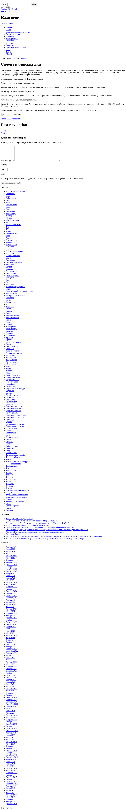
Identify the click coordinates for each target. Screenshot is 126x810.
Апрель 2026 (11, 556)
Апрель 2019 (11, 742)
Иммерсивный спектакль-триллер (20, 291)
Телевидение (11, 466)
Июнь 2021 (10, 684)
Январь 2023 (11, 642)
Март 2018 (10, 770)
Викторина (10, 260)
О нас (8, 30)
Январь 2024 (11, 615)
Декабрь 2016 (11, 804)
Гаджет (9, 267)
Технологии (16, 464)
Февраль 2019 (11, 746)
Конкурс (9, 324)
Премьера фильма (13, 411)
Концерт (9, 331)
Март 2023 (10, 638)
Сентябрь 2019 (12, 731)
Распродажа (11, 433)
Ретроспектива (12, 437)
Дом (7, 280)
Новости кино (12, 382)
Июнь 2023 (10, 631)
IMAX (8, 209)
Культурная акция (13, 342)
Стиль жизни (11, 453)
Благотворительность (15, 251)
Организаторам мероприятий (18, 32)
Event (3, 119)
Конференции (12, 39)
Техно (8, 468)
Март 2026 (10, 558)
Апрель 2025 (11, 582)
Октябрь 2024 (11, 596)
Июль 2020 (10, 708)
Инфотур (10, 300)
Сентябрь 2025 (12, 571)
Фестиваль (10, 488)
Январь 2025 (11, 589)
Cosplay (9, 196)
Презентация (11, 402)
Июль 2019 (10, 735)
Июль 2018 (10, 762)
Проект (9, 422)
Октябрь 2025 (11, 569)
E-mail (14, 9)
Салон (8, 439)
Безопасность (11, 245)
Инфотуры (10, 302)
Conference (10, 194)
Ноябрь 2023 (11, 620)
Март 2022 (10, 664)
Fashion (9, 202)
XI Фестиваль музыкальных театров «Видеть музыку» (29, 525)
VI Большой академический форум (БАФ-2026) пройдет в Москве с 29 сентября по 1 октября (45, 538)
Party (8, 222)
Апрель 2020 (11, 715)
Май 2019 (10, 739)
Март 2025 (10, 584)
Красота (9, 337)
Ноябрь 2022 (11, 646)
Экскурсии (10, 508)
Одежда (9, 393)
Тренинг (9, 475)
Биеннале (10, 247)
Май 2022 (10, 660)
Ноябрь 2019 (11, 726)
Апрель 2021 (11, 689)
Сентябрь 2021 (12, 677)
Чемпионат (10, 499)
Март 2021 (10, 691)
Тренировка (11, 479)
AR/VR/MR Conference (15, 191)
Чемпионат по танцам (15, 501)
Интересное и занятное (15, 295)
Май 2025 (10, 580)
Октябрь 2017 (11, 781)
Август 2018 (11, 759)
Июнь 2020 (10, 711)
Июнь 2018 (10, 764)
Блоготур (10, 253)
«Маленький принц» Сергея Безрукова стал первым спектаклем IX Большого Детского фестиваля (47, 530)
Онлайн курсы (12, 395)
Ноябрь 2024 (11, 593)
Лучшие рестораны (14, 353)
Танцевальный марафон (16, 455)
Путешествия (11, 428)
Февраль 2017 (11, 799)
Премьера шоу (12, 413)
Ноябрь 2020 (11, 700)
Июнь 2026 (10, 551)
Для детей (10, 278)
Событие (9, 444)
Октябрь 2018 (11, 755)
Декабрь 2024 (11, 591)
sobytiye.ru (5, 11)
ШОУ (8, 504)
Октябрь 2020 (11, 702)
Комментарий (7, 160)
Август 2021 (11, 680)
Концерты (10, 36)
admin (23, 58)
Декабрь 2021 (11, 671)
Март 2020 (10, 717)
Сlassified (10, 54)
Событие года (12, 446)
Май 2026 (10, 553)
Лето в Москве (12, 346)
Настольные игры (13, 375)
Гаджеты (9, 269)
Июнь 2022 (10, 658)
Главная (9, 27)
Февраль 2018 (11, 773)
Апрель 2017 (11, 795)
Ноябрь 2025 (11, 567)
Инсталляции (11, 293)
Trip (7, 227)
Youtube (4, 9)
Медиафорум (11, 360)
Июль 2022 (10, 655)
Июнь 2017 (10, 790)
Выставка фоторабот (14, 262)
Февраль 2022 (11, 666)
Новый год (10, 384)
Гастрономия (11, 271)
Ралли (8, 430)
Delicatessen (11, 198)
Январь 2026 (11, 562)
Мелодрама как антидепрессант (19, 519)
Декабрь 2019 (11, 724)
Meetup (9, 218)
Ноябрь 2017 (11, 779)
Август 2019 (11, 733)
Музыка (9, 371)
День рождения (12, 276)
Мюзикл (9, 373)
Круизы (9, 340)
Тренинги (10, 477)
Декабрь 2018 (11, 750)
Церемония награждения (16, 497)
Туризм (9, 52)
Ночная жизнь (12, 386)
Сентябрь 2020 (12, 704)
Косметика (10, 335)
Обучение (10, 391)
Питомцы (10, 397)
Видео (8, 258)
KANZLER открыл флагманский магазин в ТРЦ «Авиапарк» (32, 521)
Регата (8, 435)
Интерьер (10, 298)
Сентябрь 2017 (12, 784)
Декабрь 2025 (11, 565)
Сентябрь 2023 (12, 624)
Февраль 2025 (11, 587)
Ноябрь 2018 (11, 753)
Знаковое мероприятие (15, 287)
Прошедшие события (15, 424)
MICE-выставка (12, 220)
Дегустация (16, 119)
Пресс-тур (10, 419)
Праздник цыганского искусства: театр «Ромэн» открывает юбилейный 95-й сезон (41, 527)
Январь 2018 (11, 775)
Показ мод (10, 399)
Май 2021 (10, 686)
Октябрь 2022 (11, 649)
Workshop (10, 231)
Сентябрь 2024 (12, 598)
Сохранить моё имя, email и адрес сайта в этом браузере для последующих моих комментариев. (44, 178)
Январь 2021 (11, 695)
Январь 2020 (11, 722)
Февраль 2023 (11, 640)
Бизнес (9, 249)
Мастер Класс (11, 357)
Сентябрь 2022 (12, 651)
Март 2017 (10, 797)
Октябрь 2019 (11, 728)
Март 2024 (10, 611)
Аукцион (10, 242)
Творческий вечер (13, 457)
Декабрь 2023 (11, 618)
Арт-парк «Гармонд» (15, 534)
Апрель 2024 (11, 609)
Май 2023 (10, 633)
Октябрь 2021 (11, 675)
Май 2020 (10, 713)
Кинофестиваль (12, 318)
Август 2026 (11, 547)
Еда (7, 282)
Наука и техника (13, 377)
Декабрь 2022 (11, 644)
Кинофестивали (12, 315)
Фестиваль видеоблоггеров (17, 490)
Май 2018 (10, 766)
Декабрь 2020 (11, 697)
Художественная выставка (17, 495)
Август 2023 (11, 627)
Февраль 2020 (11, 719)
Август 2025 (11, 573)
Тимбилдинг (11, 470)
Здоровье (10, 284)
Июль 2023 (10, 629)
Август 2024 (11, 600)
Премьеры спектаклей (15, 417)
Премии (9, 404)
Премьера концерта (14, 406)
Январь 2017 (11, 801)
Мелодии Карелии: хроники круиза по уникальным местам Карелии (35, 532)
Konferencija (11, 214)
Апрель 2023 (11, 635)
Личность (10, 349)
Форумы (9, 43)
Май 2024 (10, 607)
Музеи (8, 368)
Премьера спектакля (14, 408)
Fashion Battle (11, 205)
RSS (10, 9)
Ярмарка (9, 510)
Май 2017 (10, 793)
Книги (8, 320)
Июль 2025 (10, 576)
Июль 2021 (10, 682)
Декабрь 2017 (11, 777)
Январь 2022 (11, 669)
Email (4, 169)
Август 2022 (11, 653)
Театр (8, 459)
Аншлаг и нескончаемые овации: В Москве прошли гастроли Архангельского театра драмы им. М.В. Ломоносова (54, 536)
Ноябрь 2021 (11, 673)
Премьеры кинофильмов (16, 47)
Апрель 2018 (11, 768)
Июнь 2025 (10, 578)
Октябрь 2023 (11, 622)
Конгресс (10, 322)
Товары (9, 473)
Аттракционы (11, 240)
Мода (8, 366)
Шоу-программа (12, 506)
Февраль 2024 (11, 613)
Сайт (3, 174)
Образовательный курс (15, 388)
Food (8, 50)
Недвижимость (12, 380)
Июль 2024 (10, 602)
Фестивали (10, 486)
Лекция (9, 344)
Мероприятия (11, 364)
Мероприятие (11, 362)
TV (7, 229)
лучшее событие (13, 351)
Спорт (8, 450)
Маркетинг (10, 355)
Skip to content (7, 23)
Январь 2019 (11, 748)
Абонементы (11, 233)
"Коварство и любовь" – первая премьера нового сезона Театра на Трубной (37, 523)
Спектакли (10, 45)
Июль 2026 (10, 549)
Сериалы (9, 442)
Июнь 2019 (10, 737)
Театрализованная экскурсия (18, 461)
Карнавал (10, 307)
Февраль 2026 (11, 560)
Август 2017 (11, 786)
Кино (8, 313)
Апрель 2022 (11, 662)
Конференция (11, 329)
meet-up (9, 216)
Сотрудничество (13, 34)
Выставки (10, 41)
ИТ (7, 304)
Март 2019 (10, 744)
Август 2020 (11, 706)
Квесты (9, 311)
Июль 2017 (10, 788)
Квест (8, 309)
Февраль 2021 (11, 693)
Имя (3, 165)
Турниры (10, 484)
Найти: (4, 4)
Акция (8, 238)
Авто (8, 236)
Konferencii (10, 211)
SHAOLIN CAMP (13, 225)
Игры (8, 289)
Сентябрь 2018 (12, 757)
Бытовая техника (13, 256)
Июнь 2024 (10, 604)
